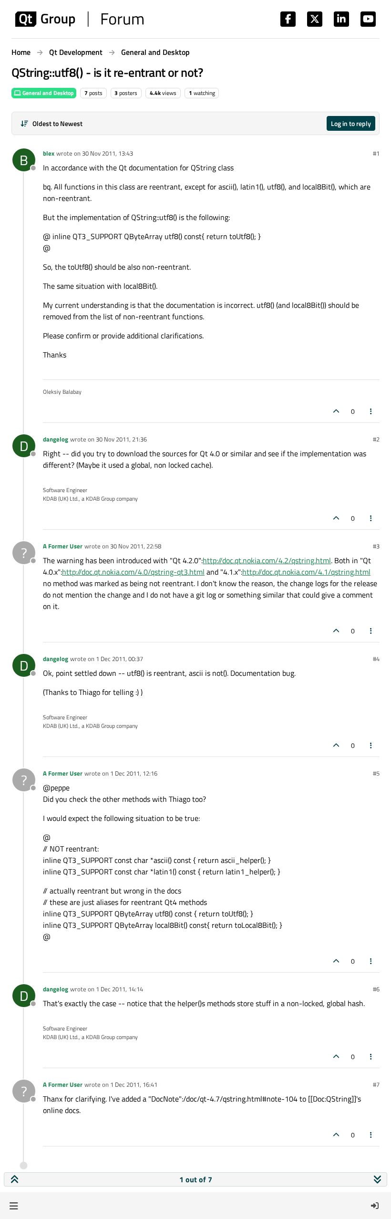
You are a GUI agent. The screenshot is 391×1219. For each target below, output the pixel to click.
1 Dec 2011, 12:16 (133, 773)
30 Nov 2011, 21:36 (121, 439)
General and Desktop (47, 92)
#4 (376, 658)
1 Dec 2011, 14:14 (119, 989)
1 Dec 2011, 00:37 (119, 658)
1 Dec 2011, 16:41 (133, 1084)
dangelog (55, 439)
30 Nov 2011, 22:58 (135, 546)
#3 (376, 546)
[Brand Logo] (79, 19)
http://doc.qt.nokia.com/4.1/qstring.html (306, 572)
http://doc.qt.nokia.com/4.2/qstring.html (267, 560)
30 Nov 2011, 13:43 (107, 153)
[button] (13, 1205)
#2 (376, 439)
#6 (376, 989)
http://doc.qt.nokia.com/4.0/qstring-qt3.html (133, 572)
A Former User (62, 546)
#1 (376, 153)
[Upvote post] (336, 411)
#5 (376, 773)
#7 (376, 1084)
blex (48, 153)
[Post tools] (371, 411)
